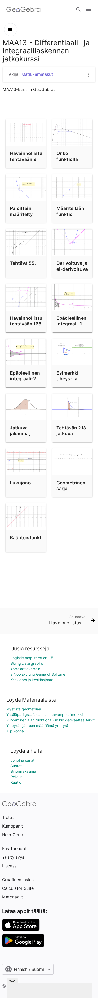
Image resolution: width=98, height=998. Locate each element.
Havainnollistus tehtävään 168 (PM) (27, 323)
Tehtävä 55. (23, 263)
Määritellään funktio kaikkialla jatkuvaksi (70, 216)
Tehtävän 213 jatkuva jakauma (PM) (71, 433)
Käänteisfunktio (28, 537)
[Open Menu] (88, 9)
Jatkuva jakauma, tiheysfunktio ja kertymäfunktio (27, 439)
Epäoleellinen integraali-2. (25, 375)
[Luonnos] (10, 29)
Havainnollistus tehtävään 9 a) (27, 159)
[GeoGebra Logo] (23, 9)
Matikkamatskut (37, 74)
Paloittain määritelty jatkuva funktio (21, 216)
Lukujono (20, 482)
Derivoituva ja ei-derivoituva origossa (72, 269)
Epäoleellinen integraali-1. (71, 320)
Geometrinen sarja (70, 485)
